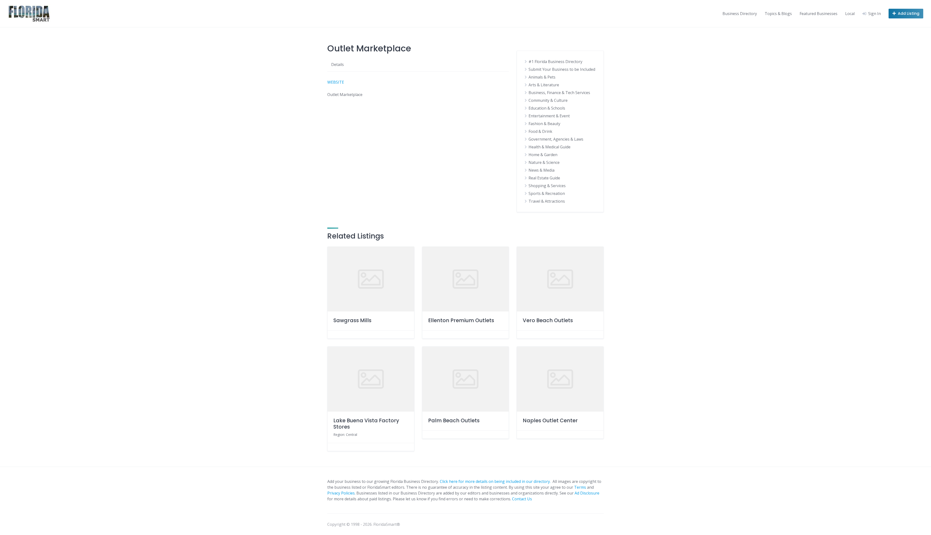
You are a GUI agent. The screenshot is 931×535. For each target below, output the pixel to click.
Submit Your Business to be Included (562, 69)
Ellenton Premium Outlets (461, 320)
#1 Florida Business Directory (555, 61)
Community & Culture (548, 100)
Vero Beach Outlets (548, 320)
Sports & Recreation (547, 193)
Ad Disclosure (587, 493)
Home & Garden (543, 154)
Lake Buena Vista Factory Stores (366, 423)
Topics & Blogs (778, 13)
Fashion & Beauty (544, 123)
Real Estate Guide (544, 178)
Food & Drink (540, 131)
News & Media (541, 170)
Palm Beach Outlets (454, 420)
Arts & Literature (544, 85)
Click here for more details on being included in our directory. (496, 481)
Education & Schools (547, 108)
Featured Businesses (818, 13)
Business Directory (739, 13)
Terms (580, 487)
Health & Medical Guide (549, 147)
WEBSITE (335, 82)
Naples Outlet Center (550, 420)
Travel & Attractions (547, 201)
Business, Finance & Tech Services (559, 92)
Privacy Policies (341, 493)
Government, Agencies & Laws (556, 139)
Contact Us (522, 499)
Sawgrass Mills (352, 320)
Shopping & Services (547, 185)
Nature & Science (544, 162)
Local (850, 13)
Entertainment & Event (549, 116)
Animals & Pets (542, 77)
